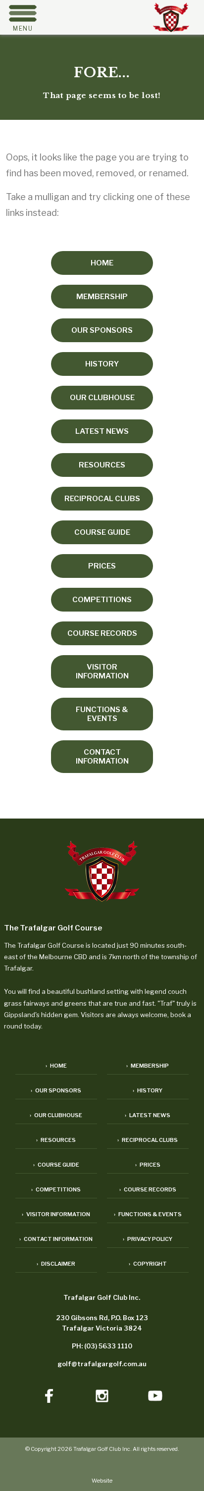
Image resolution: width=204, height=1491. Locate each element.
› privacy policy (147, 1238)
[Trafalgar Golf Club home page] (102, 872)
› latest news (147, 1115)
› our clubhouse (56, 1115)
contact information (102, 757)
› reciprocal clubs (147, 1139)
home (102, 262)
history (102, 364)
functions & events (102, 714)
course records (102, 633)
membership (102, 296)
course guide (102, 532)
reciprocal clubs (102, 498)
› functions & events (148, 1214)
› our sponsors (56, 1090)
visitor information (102, 671)
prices (102, 566)
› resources (56, 1139)
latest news (102, 431)
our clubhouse (102, 397)
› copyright (148, 1263)
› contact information (56, 1238)
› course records (147, 1189)
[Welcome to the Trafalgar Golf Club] (171, 29)
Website (102, 1480)
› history (147, 1090)
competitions (102, 599)
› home (56, 1065)
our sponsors (102, 330)
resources (102, 465)
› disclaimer (56, 1263)
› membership (147, 1065)
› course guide (56, 1164)
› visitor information (56, 1214)
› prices (147, 1164)
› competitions (56, 1189)
